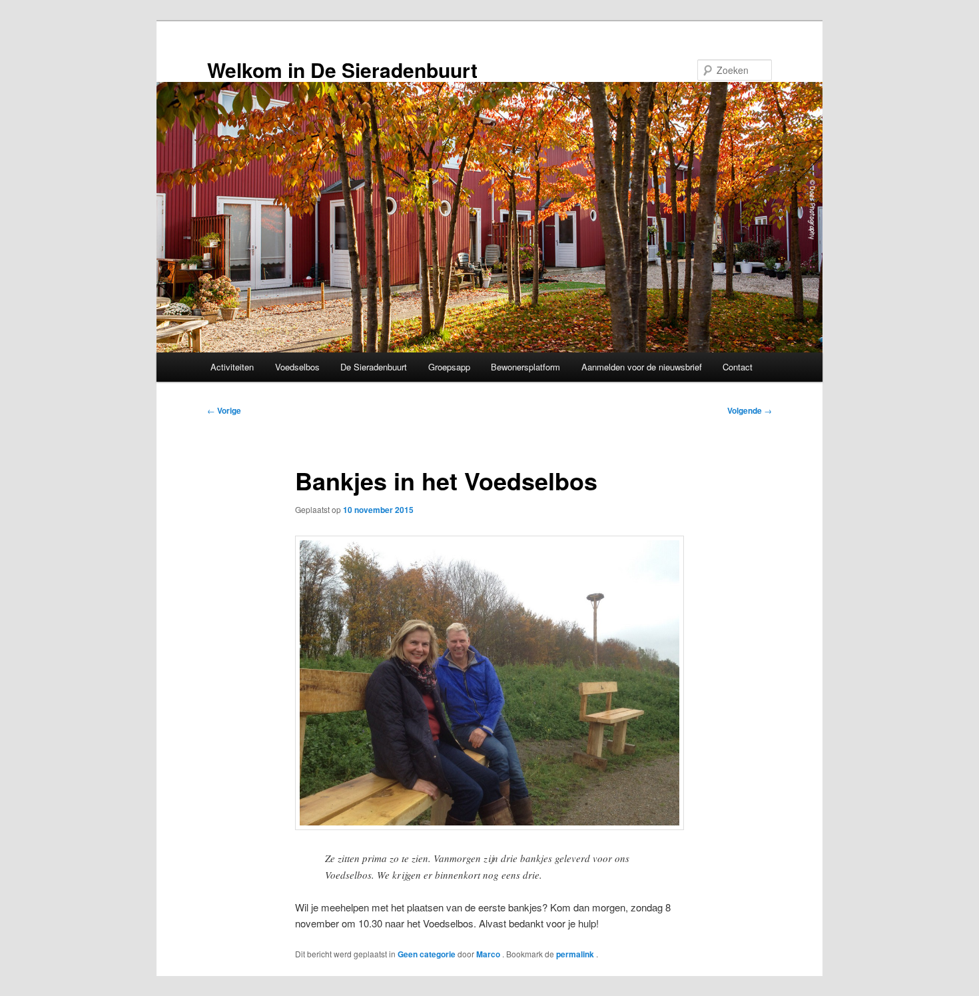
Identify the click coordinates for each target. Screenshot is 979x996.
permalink (576, 954)
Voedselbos (297, 366)
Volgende (749, 410)
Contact (738, 366)
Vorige (224, 410)
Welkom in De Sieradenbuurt (342, 69)
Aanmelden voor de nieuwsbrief (641, 366)
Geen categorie (427, 954)
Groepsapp (449, 366)
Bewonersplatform (525, 366)
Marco (489, 954)
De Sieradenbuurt (373, 366)
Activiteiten (232, 366)
